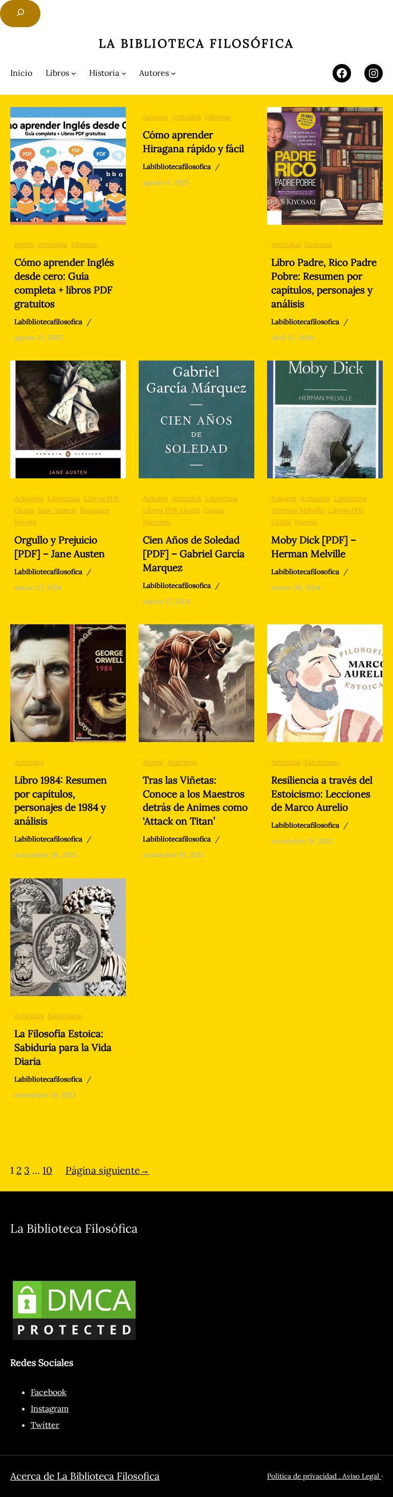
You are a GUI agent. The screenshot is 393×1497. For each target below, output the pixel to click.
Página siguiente (107, 1170)
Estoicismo (321, 762)
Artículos (52, 244)
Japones (155, 116)
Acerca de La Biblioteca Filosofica (85, 1476)
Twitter (45, 1425)
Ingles (24, 244)
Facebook (49, 1392)
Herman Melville (297, 510)
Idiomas (84, 244)
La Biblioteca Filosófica (196, 43)
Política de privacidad (302, 1476)
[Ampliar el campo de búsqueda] (20, 13)
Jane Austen (57, 510)
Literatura (64, 498)
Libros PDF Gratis (171, 510)
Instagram (50, 1408)
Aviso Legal (361, 1476)
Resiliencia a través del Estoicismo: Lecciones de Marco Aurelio (322, 794)
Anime (153, 762)
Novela (25, 521)
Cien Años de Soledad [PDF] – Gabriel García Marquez (194, 554)
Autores (155, 498)
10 (47, 1170)
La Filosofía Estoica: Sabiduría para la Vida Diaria (63, 1047)
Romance (95, 510)
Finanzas (318, 244)
